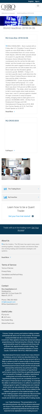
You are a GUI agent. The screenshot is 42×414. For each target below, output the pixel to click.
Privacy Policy (6, 271)
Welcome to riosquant (8, 13)
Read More (9, 111)
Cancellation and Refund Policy (12, 274)
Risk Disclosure (7, 278)
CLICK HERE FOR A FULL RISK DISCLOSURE (23, 350)
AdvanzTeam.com (8, 323)
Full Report (9, 150)
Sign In (37, 1)
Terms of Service (7, 268)
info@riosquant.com (9, 302)
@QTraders (7, 317)
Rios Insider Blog (7, 320)
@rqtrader (5, 314)
